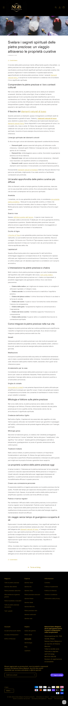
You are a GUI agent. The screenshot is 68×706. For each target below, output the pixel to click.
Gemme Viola (29, 590)
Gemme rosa (28, 618)
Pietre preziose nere (31, 610)
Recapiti (50, 698)
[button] (4, 7)
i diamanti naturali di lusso (47, 118)
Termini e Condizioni (51, 594)
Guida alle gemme (30, 630)
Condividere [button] (13, 60)
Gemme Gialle (29, 602)
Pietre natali (28, 634)
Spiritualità (28, 638)
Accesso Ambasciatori (11, 634)
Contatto (47, 582)
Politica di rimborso (51, 590)
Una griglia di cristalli (15, 387)
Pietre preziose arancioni (32, 594)
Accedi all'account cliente (12, 630)
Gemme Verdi (29, 582)
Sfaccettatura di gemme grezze (12, 595)
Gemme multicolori (30, 614)
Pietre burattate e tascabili (12, 600)
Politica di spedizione (51, 586)
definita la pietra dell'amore (23, 217)
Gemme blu (28, 586)
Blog (26, 646)
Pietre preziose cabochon (12, 590)
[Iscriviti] (34, 675)
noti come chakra (46, 275)
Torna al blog (35, 567)
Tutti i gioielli (8, 611)
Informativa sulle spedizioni (39, 698)
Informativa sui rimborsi (42, 697)
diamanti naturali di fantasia (28, 170)
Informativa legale (59, 698)
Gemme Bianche (30, 606)
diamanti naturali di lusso (33, 111)
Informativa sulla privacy (52, 598)
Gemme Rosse (29, 598)
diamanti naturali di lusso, (30, 529)
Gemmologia (28, 642)
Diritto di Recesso (9, 638)
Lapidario (27, 650)
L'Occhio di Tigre (14, 235)
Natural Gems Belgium (18, 697)
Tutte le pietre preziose (11, 582)
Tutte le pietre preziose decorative (11, 606)
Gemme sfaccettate (10, 586)
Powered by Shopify (29, 697)
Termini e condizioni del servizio (21, 698)
